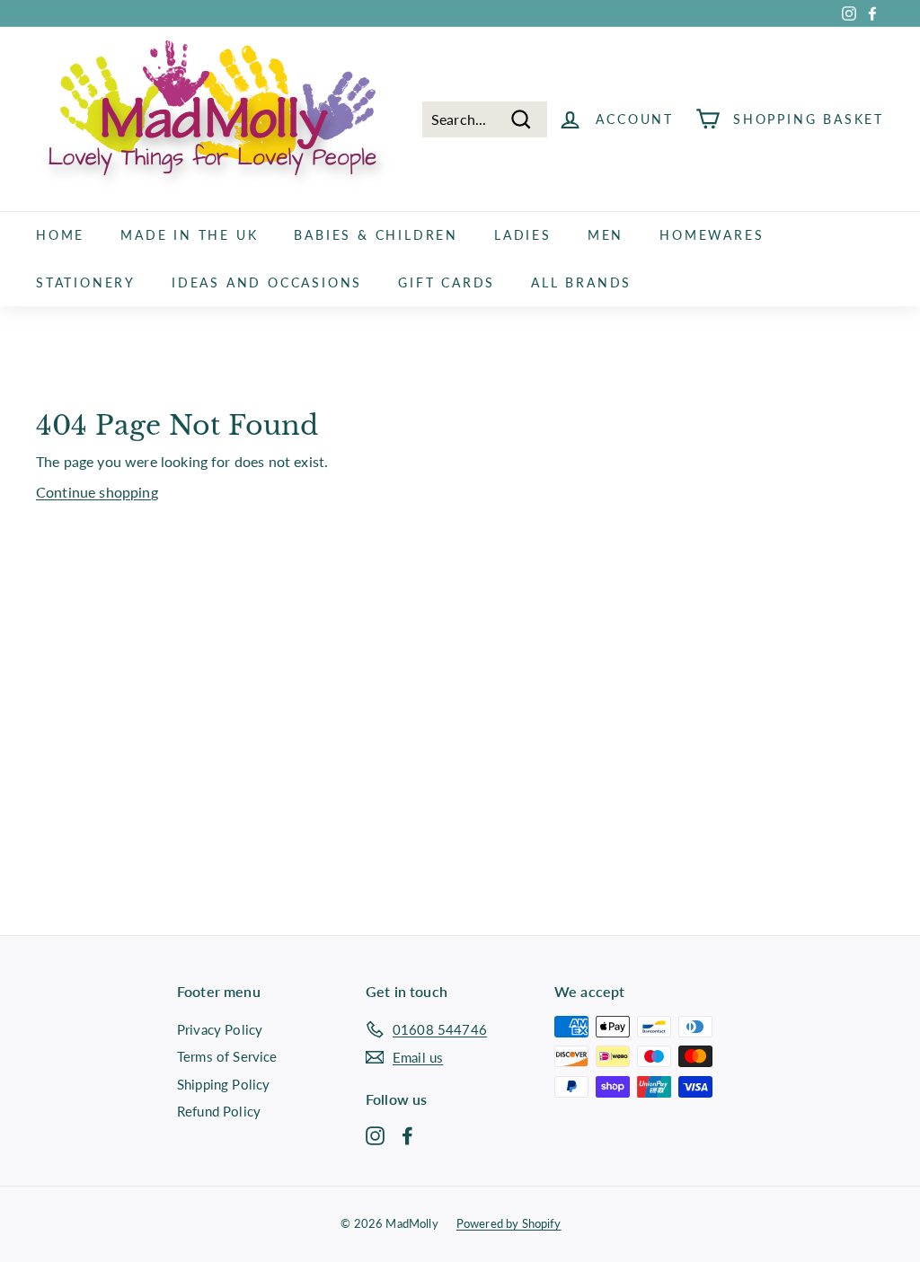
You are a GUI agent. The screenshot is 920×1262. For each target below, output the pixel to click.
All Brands (581, 282)
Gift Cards (446, 282)
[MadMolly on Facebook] (407, 1134)
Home (60, 235)
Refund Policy (219, 1111)
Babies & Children (376, 235)
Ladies (523, 235)
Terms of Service (227, 1056)
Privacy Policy (219, 1029)
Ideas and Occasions (267, 282)
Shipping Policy (223, 1084)
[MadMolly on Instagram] (375, 1134)
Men (606, 235)
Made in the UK (189, 235)
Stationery (86, 282)
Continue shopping (97, 491)
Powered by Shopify (509, 1223)
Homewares (711, 235)
